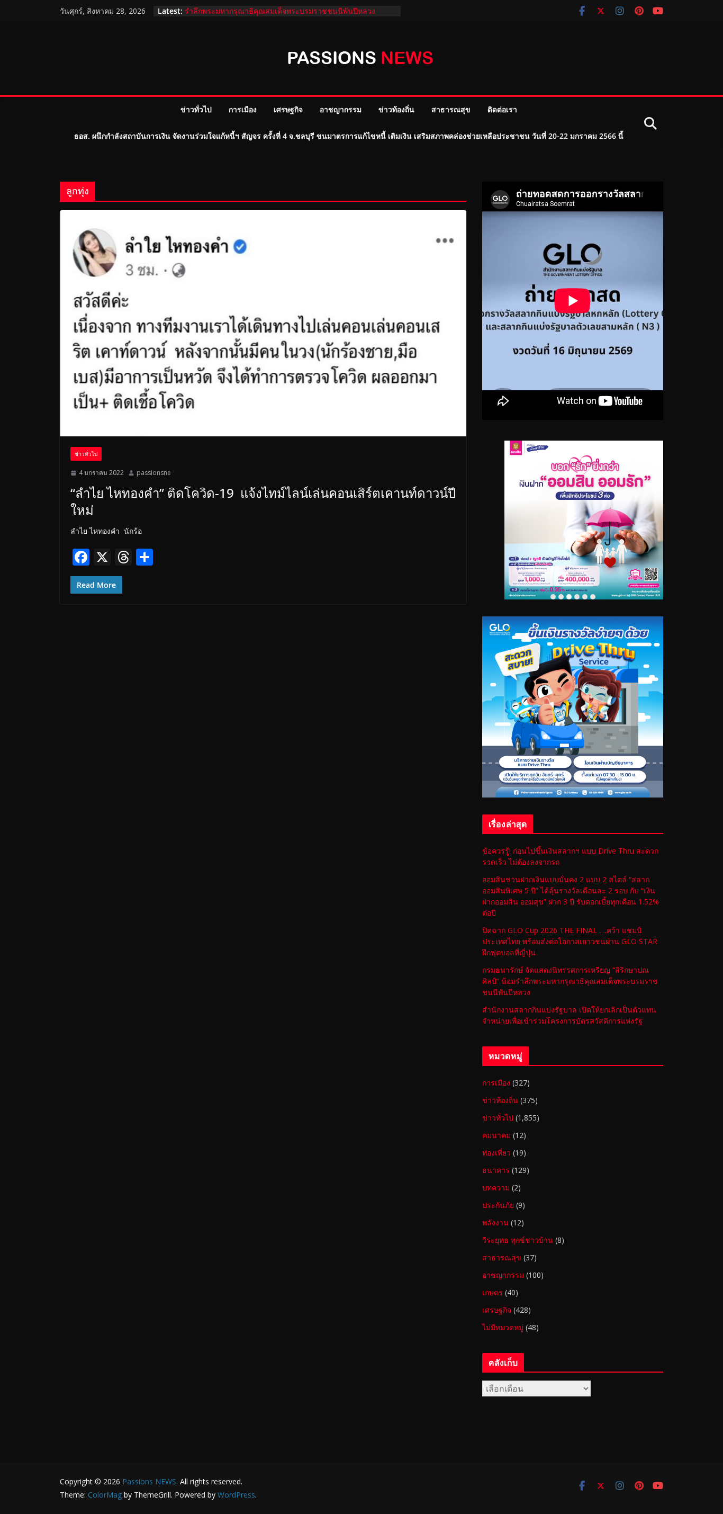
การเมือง (243, 109)
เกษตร (492, 1292)
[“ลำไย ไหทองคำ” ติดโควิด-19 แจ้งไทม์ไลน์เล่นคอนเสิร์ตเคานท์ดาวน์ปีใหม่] (263, 323)
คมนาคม (496, 1135)
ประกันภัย (498, 1205)
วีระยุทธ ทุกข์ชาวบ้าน (517, 1240)
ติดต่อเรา (502, 109)
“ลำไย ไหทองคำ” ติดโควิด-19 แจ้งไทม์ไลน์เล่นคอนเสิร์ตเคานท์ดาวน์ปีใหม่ (263, 501)
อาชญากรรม (341, 109)
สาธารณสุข (451, 109)
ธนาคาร (496, 1170)
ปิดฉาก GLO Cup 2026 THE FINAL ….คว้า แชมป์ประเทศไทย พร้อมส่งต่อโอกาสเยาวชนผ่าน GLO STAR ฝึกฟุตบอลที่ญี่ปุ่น (569, 941)
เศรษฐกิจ (288, 109)
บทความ (496, 1187)
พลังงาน (495, 1222)
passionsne (154, 472)
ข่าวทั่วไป (196, 109)
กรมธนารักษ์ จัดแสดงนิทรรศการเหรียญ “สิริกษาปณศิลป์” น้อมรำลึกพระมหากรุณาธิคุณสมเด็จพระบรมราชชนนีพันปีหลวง (285, 16)
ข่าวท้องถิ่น (396, 109)
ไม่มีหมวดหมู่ (502, 1327)
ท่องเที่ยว (496, 1153)
